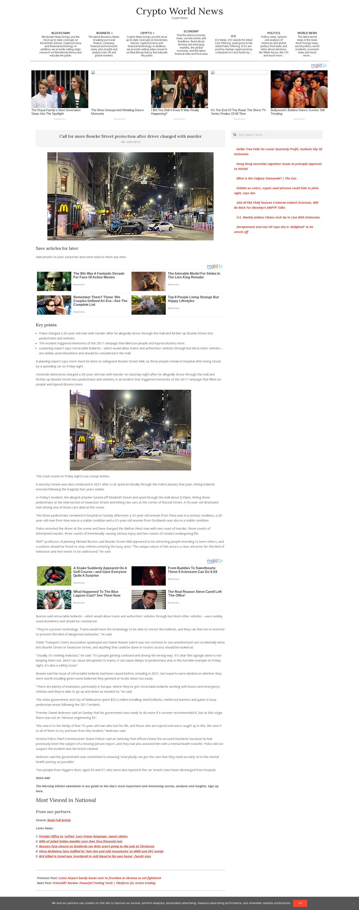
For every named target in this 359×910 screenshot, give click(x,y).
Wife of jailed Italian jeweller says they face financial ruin (80, 841)
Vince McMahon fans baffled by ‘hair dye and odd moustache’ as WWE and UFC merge (101, 851)
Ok (300, 903)
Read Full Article (59, 820)
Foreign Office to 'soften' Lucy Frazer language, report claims (83, 836)
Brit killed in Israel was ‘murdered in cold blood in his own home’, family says (95, 856)
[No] (354, 903)
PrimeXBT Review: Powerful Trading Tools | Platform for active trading (104, 883)
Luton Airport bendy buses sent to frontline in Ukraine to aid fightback (109, 878)
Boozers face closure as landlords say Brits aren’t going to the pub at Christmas (96, 846)
